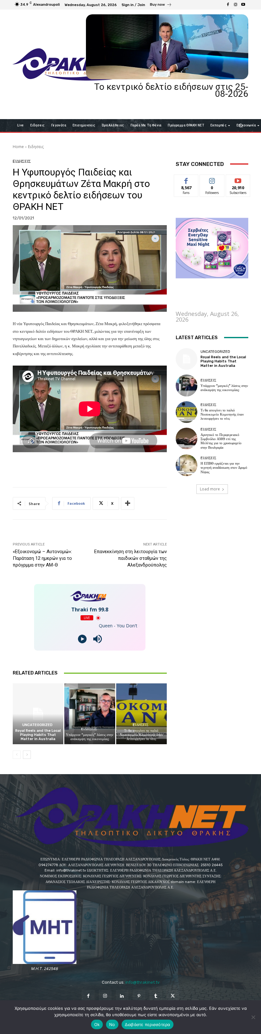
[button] (241, 125)
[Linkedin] (122, 996)
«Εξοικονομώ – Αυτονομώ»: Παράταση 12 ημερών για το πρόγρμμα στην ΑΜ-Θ (42, 558)
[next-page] (27, 755)
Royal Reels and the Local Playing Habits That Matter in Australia (38, 735)
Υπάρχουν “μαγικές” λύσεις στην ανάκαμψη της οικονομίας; (89, 737)
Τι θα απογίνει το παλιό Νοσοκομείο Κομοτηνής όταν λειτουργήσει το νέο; (141, 735)
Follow (212, 179)
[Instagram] (235, 5)
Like (186, 179)
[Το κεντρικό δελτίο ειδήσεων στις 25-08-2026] (167, 46)
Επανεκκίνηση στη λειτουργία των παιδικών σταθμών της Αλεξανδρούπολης (130, 558)
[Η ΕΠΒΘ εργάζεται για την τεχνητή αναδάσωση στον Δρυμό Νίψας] (186, 465)
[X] (172, 996)
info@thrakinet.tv (142, 982)
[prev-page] (17, 755)
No (112, 1024)
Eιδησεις (36, 146)
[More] (127, 503)
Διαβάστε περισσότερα (147, 1024)
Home (18, 146)
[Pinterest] (139, 996)
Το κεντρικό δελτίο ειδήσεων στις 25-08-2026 (171, 90)
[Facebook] (228, 5)
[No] (253, 1017)
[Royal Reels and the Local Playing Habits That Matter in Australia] (38, 713)
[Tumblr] (156, 996)
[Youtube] (243, 5)
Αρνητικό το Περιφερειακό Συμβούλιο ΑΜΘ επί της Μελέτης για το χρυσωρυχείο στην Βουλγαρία (221, 441)
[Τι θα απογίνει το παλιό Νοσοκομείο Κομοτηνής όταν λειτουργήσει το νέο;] (141, 713)
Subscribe (238, 179)
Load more (210, 489)
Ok (97, 1024)
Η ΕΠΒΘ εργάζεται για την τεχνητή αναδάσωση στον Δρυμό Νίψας (224, 467)
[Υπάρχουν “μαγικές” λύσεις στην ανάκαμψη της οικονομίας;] (89, 713)
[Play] (82, 639)
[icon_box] (161, 5)
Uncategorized (37, 725)
